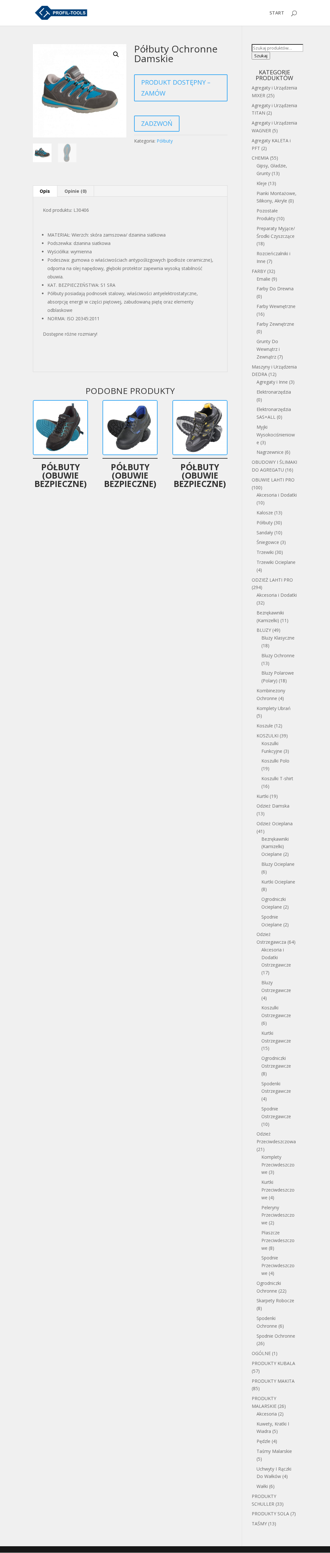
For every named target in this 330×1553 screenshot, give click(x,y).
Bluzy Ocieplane (278, 864)
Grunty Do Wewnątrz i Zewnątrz (268, 349)
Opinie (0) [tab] (75, 191)
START (276, 13)
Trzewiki (265, 552)
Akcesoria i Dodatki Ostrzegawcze (276, 957)
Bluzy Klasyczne (278, 638)
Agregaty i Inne (272, 382)
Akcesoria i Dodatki (277, 495)
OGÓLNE (261, 1353)
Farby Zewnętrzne (275, 324)
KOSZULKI (267, 736)
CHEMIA (260, 158)
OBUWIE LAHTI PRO (273, 480)
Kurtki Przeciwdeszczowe (278, 1190)
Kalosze (265, 513)
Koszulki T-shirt (277, 778)
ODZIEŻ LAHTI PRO (272, 580)
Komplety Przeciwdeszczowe (278, 1164)
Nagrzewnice (270, 452)
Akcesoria (267, 1414)
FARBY (259, 271)
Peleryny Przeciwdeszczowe (278, 1215)
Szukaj (260, 56)
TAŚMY (259, 1523)
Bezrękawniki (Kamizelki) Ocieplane (275, 846)
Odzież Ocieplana (275, 823)
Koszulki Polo (275, 761)
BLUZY (264, 630)
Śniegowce (268, 542)
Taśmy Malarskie (274, 1451)
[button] (116, 54)
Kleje (262, 183)
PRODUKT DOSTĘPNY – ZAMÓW (175, 88)
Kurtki (262, 796)
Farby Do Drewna (275, 288)
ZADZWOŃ (156, 123)
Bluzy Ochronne (278, 655)
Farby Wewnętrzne (276, 306)
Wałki (262, 1486)
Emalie (263, 279)
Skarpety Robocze (275, 1300)
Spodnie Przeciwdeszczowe (278, 1265)
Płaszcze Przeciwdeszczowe (278, 1240)
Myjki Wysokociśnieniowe (276, 434)
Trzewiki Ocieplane (276, 562)
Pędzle (263, 1441)
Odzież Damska (273, 806)
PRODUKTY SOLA (270, 1514)
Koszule (265, 726)
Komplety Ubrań (274, 708)
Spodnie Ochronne (276, 1336)
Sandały (265, 532)
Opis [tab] (45, 191)
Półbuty (165, 141)
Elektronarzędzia (274, 392)
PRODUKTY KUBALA (273, 1363)
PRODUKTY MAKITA (273, 1381)
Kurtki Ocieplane (278, 882)
